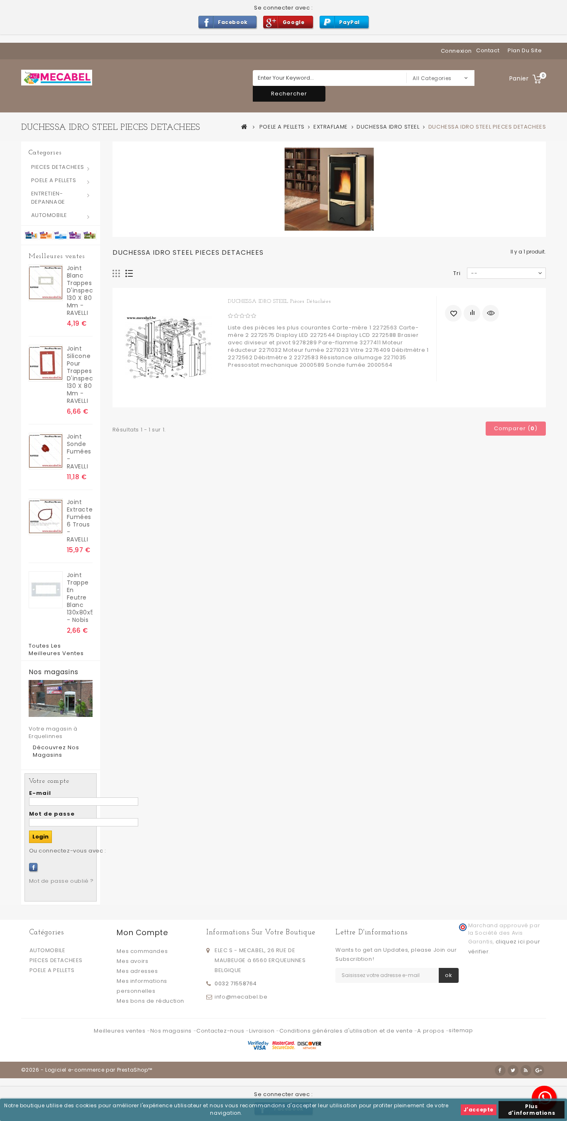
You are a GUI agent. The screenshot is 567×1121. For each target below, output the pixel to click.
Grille (116, 274)
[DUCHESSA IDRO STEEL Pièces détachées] (168, 347)
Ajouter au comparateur (472, 313)
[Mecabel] (56, 77)
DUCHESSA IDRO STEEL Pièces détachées (279, 301)
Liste (129, 274)
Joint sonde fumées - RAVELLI (79, 451)
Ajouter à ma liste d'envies (453, 313)
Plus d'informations (531, 1109)
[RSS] (526, 1070)
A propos (431, 1031)
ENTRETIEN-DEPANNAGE (48, 198)
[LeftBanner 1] (60, 235)
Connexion (456, 51)
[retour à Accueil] (244, 126)
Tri (457, 273)
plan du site (525, 50)
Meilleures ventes (57, 256)
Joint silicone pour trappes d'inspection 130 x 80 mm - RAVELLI (80, 375)
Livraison (262, 1031)
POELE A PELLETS (53, 180)
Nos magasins (53, 672)
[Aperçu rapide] (490, 313)
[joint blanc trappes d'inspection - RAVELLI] (46, 282)
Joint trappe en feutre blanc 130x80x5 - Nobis (80, 597)
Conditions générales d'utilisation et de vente (346, 1031)
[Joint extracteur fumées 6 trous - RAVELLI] (46, 516)
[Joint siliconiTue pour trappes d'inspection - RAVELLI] (46, 363)
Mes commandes (142, 951)
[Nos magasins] (61, 698)
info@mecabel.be (241, 997)
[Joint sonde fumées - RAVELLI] (46, 451)
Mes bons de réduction (150, 1001)
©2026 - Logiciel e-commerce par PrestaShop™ (86, 1069)
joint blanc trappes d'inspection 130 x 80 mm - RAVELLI (80, 290)
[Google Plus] (538, 1070)
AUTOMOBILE (49, 215)
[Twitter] (513, 1070)
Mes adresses (137, 971)
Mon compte (142, 932)
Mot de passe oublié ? (61, 881)
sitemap (461, 1030)
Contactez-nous (221, 1031)
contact (487, 50)
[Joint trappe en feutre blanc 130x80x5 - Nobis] (46, 589)
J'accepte (479, 1109)
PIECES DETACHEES (58, 167)
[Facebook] (33, 867)
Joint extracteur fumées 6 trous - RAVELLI (80, 520)
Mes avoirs (132, 961)
